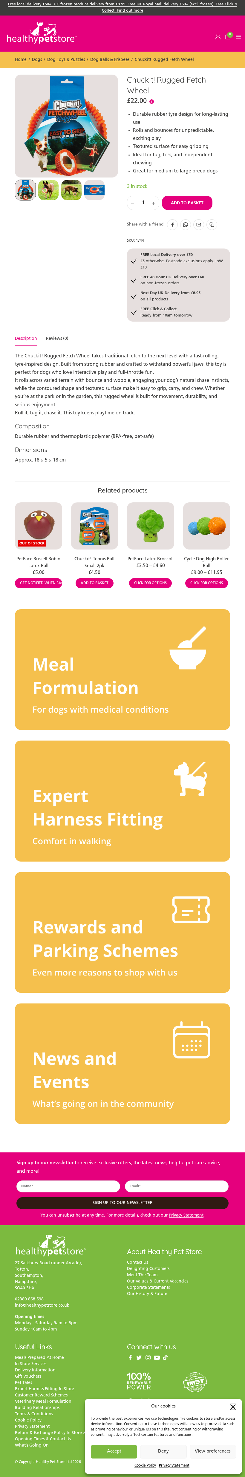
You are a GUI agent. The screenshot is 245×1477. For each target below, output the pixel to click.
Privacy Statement (174, 1465)
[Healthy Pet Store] (42, 32)
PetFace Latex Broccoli (151, 559)
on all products (170, 295)
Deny (163, 1451)
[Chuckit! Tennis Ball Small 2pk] (94, 526)
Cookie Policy (145, 1465)
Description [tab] (26, 339)
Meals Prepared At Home (39, 1358)
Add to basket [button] (94, 583)
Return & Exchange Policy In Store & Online (58, 1433)
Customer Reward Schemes (41, 1395)
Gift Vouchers (28, 1376)
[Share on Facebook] (172, 224)
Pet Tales (23, 1383)
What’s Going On (32, 1445)
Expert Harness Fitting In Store (44, 1389)
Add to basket (187, 203)
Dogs (37, 60)
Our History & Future (147, 1294)
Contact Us (137, 1262)
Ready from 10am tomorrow (166, 311)
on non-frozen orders (172, 279)
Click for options (150, 583)
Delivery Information (35, 1370)
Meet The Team (142, 1275)
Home (21, 60)
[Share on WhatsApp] (185, 224)
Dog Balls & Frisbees (109, 60)
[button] (233, 1407)
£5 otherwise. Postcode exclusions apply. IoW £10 (181, 260)
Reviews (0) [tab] (57, 339)
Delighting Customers (148, 1269)
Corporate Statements (148, 1287)
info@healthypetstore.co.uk (42, 1305)
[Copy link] (211, 224)
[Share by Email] (198, 224)
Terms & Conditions (34, 1414)
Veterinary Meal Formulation (43, 1401)
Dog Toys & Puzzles (66, 60)
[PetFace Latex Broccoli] (150, 526)
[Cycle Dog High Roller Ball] (206, 526)
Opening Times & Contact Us (43, 1439)
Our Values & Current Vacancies (157, 1281)
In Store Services (30, 1364)
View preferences (213, 1451)
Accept (114, 1451)
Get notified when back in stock (41, 583)
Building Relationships (37, 1408)
